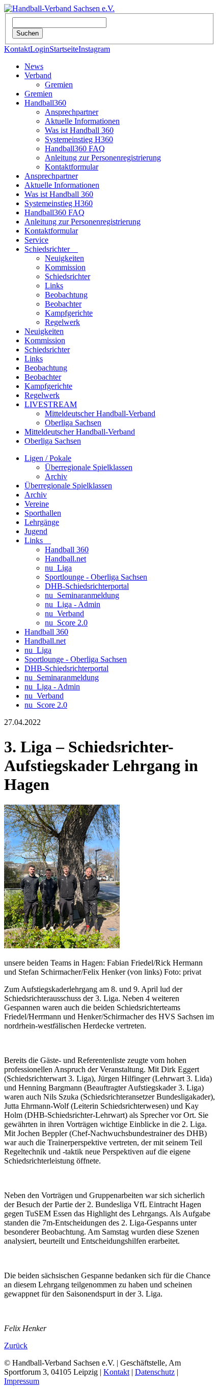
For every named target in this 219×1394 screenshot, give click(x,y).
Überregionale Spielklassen (88, 467)
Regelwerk (62, 322)
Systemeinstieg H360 (79, 139)
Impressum (21, 1381)
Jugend (35, 531)
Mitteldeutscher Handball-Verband (100, 413)
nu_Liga (58, 567)
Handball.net (65, 558)
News (33, 66)
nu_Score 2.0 (66, 622)
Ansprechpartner (71, 112)
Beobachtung (66, 294)
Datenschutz (155, 1372)
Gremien (59, 84)
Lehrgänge (41, 522)
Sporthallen (42, 513)
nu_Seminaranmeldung (82, 595)
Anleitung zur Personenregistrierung (103, 157)
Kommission (65, 267)
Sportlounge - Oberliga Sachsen (96, 577)
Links (54, 285)
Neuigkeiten (64, 258)
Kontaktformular (71, 166)
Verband (37, 75)
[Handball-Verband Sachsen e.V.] (59, 8)
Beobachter (63, 304)
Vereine (36, 504)
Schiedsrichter (51, 249)
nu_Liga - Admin (72, 604)
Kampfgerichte (69, 313)
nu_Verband (64, 613)
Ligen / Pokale (47, 458)
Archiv (56, 476)
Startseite (63, 49)
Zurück (16, 1345)
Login (39, 49)
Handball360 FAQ (75, 148)
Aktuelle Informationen (82, 121)
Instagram (94, 49)
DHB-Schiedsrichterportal (87, 586)
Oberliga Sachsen (73, 422)
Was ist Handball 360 (79, 130)
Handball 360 (67, 549)
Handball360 (45, 102)
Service (36, 240)
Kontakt (17, 49)
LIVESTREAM (50, 404)
